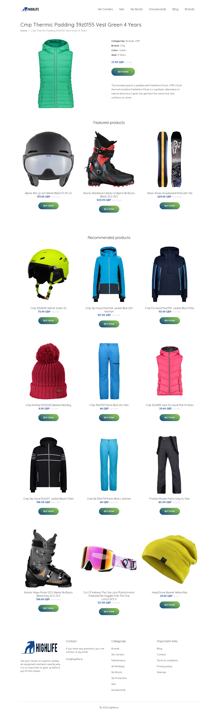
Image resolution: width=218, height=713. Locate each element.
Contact (161, 654)
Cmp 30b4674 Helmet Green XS (48, 308)
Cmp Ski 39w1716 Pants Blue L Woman (109, 498)
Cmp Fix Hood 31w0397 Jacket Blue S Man (169, 308)
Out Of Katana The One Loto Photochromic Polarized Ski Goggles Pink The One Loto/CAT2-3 (109, 596)
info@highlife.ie (74, 659)
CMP (137, 40)
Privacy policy (164, 666)
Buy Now (123, 71)
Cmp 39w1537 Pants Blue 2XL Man (109, 405)
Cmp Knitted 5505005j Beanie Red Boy (48, 405)
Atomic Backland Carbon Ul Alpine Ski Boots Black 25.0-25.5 (109, 195)
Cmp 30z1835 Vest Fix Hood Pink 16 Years (170, 405)
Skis (121, 9)
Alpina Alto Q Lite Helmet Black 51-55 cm (48, 193)
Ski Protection (119, 678)
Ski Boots (137, 9)
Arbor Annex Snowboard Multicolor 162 (169, 193)
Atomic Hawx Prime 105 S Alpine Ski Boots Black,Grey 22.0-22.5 (48, 594)
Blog (175, 9)
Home (23, 30)
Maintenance (118, 660)
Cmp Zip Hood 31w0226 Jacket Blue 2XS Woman (109, 310)
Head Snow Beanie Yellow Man (169, 592)
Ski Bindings (118, 666)
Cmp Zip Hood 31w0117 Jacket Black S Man (48, 498)
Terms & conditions (167, 660)
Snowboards (157, 9)
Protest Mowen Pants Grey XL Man (170, 498)
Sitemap (161, 672)
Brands (189, 9)
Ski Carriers (105, 9)
